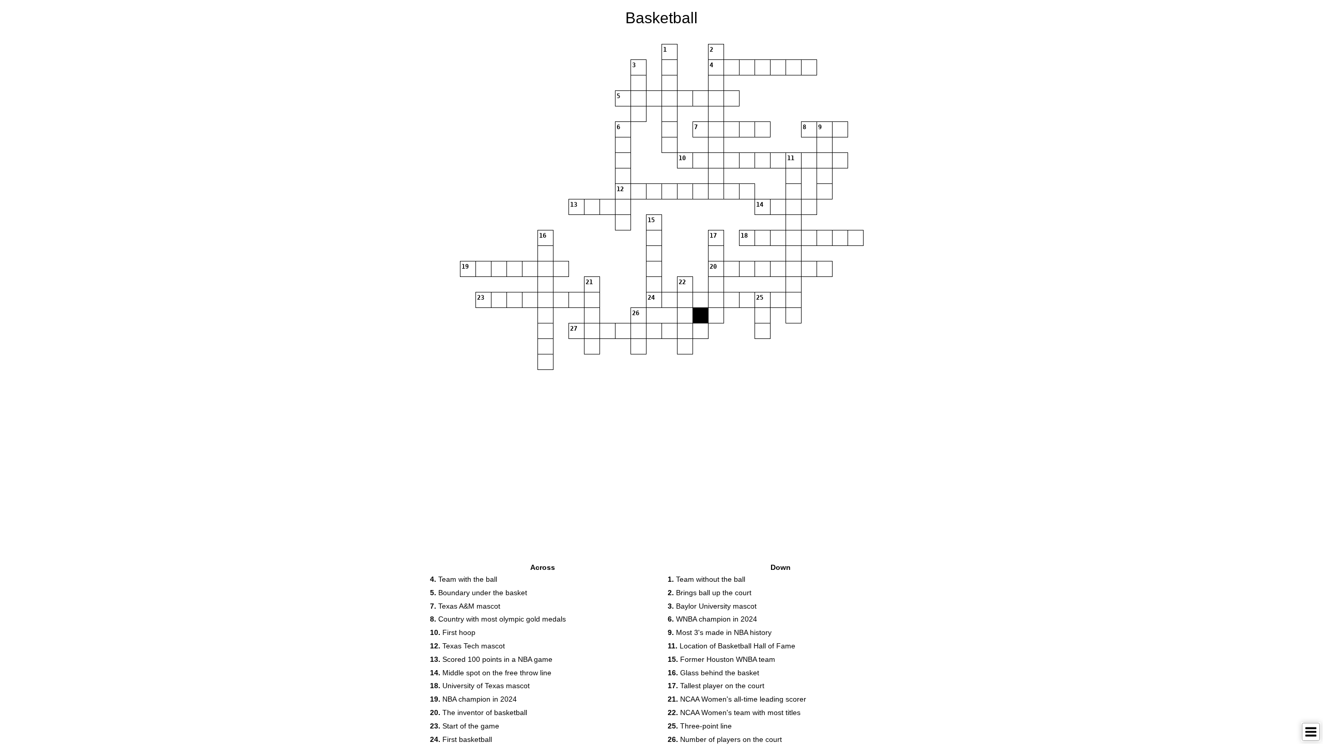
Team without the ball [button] (706, 579)
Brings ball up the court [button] (709, 592)
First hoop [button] (452, 632)
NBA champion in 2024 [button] (473, 699)
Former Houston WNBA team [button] (721, 659)
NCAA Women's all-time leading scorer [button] (737, 699)
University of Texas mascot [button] (480, 685)
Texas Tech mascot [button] (467, 646)
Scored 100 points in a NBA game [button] (491, 659)
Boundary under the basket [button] (478, 592)
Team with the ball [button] (463, 579)
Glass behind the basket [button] (713, 673)
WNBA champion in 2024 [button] (712, 619)
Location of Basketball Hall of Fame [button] (731, 646)
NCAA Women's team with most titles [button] (734, 712)
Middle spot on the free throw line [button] (490, 673)
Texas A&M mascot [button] (465, 606)
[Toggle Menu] (1311, 732)
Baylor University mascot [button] (712, 606)
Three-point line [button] (700, 726)
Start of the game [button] (464, 726)
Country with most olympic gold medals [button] (498, 619)
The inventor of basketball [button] (478, 712)
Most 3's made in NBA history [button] (720, 632)
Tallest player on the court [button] (716, 685)
